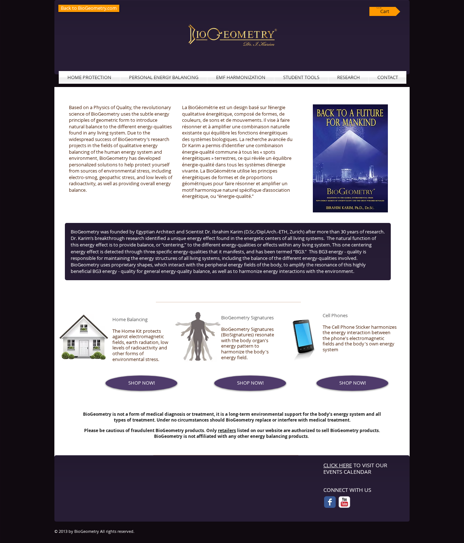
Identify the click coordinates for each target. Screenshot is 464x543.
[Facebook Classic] (330, 502)
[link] (379, 8)
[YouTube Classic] (344, 502)
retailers (227, 430)
